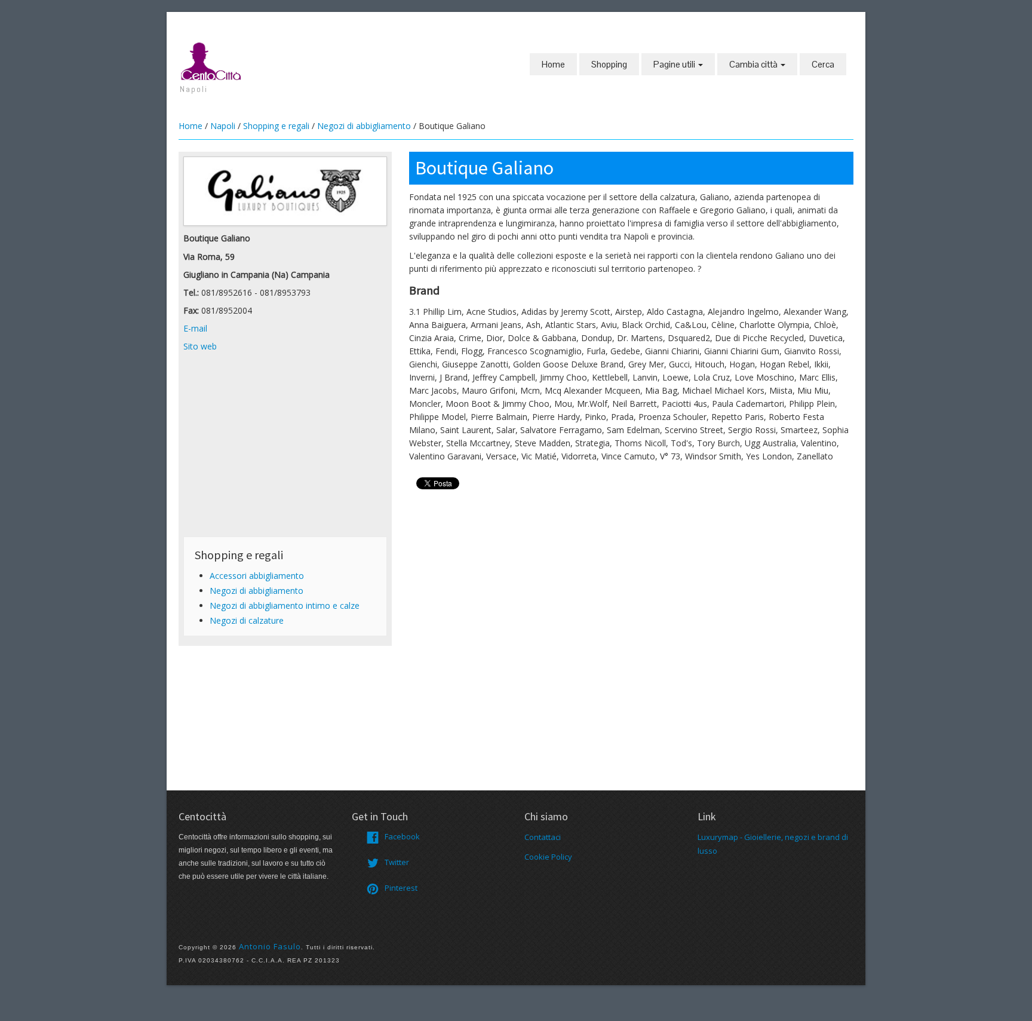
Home (553, 64)
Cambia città (754, 64)
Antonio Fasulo (270, 946)
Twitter (397, 862)
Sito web (200, 346)
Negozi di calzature (247, 620)
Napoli (222, 125)
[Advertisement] (285, 448)
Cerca (823, 64)
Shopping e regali (276, 125)
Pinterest (401, 887)
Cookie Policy (548, 856)
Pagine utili (675, 64)
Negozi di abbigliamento (364, 125)
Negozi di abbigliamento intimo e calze (285, 605)
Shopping (609, 64)
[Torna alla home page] (211, 60)
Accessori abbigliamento (257, 575)
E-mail (195, 328)
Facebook (402, 836)
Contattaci (542, 837)
